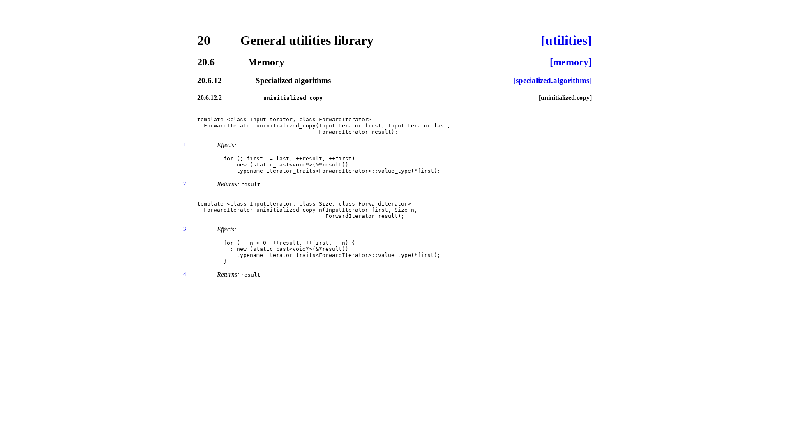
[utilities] (566, 40)
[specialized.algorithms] (552, 80)
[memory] (571, 62)
